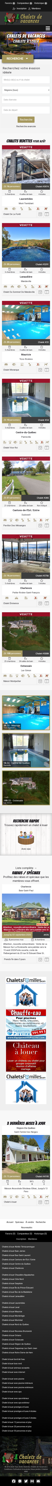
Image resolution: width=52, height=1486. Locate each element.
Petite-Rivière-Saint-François (26, 592)
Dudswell (26, 515)
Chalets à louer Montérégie (13, 1316)
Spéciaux (19, 1222)
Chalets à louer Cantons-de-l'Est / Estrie (18, 1260)
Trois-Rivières (26, 359)
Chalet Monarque (11, 370)
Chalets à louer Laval (10, 1307)
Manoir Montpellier (12, 681)
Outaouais (26, 665)
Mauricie (26, 354)
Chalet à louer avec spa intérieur (15, 1398)
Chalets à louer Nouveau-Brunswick (17, 1331)
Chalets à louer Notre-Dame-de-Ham (17, 1352)
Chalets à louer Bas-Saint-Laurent (16, 1255)
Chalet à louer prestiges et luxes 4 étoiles (19, 1411)
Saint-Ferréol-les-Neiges (26, 1132)
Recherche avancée (26, 126)
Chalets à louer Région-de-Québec (16, 1344)
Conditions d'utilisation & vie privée (17, 1469)
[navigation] (48, 28)
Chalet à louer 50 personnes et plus (16, 1431)
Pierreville (26, 437)
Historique (40, 3)
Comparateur (24, 3)
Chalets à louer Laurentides (13, 1303)
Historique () (40, 1233)
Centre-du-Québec (26, 432)
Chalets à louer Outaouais (13, 1340)
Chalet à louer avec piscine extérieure (17, 1387)
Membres (36, 8)
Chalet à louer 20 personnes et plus (16, 1426)
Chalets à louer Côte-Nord (13, 1279)
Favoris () (10, 1233)
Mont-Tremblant (26, 203)
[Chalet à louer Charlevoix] (26, 553)
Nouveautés (26, 1227)
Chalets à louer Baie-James (13, 1251)
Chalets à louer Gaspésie (12, 1283)
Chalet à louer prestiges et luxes (15, 1407)
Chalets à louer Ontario (11, 1335)
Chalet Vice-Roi (10, 447)
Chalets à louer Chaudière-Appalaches (18, 1275)
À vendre (30, 1222)
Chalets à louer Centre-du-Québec (16, 1264)
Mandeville (26, 281)
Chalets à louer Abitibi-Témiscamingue (18, 1247)
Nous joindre (35, 1469)
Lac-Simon (26, 670)
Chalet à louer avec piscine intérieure (17, 1383)
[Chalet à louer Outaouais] (26, 631)
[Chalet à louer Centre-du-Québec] (26, 398)
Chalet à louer (10, 1202)
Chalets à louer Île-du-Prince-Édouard (17, 1288)
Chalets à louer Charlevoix (13, 1268)
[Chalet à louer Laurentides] (26, 164)
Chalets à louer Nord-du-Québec (15, 1324)
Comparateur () (24, 1233)
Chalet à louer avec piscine (13, 1379)
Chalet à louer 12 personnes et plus (16, 1422)
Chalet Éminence (11, 603)
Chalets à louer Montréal (12, 1320)
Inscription (21, 8)
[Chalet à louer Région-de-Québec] (26, 1154)
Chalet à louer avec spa (11, 1392)
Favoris (9, 3)
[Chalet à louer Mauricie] (26, 320)
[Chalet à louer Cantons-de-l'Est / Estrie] (26, 476)
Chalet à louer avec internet (13, 1372)
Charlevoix (26, 588)
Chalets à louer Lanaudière (13, 1296)
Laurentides (26, 198)
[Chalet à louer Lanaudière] (26, 242)
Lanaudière (26, 276)
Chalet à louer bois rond (12, 1363)
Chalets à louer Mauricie (12, 1311)
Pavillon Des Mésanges (14, 525)
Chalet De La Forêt (12, 214)
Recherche (26, 119)
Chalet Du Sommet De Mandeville (19, 292)
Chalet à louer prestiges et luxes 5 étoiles (19, 1418)
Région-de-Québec (26, 1128)
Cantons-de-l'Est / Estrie (26, 510)
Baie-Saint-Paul (26, 890)
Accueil (10, 1222)
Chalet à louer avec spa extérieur (15, 1403)
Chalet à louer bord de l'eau (13, 1359)
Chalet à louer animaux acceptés (15, 1368)
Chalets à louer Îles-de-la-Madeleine (17, 1292)
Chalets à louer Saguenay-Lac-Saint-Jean (19, 1348)
